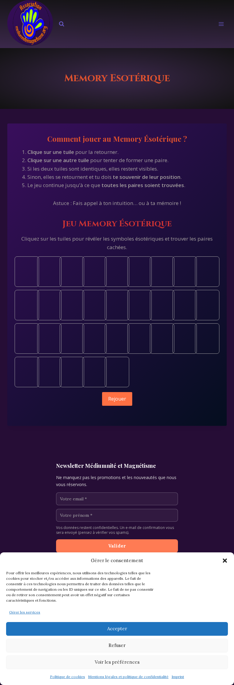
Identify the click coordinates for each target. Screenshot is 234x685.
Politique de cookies (67, 676)
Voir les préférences (117, 662)
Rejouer (117, 398)
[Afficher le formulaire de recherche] (61, 24)
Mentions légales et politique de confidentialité (128, 676)
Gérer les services (24, 612)
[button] (225, 561)
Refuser (117, 645)
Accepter (117, 628)
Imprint (178, 676)
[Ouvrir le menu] (221, 24)
